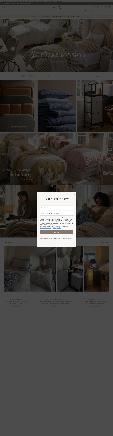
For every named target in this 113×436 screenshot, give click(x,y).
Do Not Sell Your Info (47, 240)
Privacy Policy (57, 228)
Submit (56, 232)
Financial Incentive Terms (54, 238)
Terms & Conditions (45, 228)
